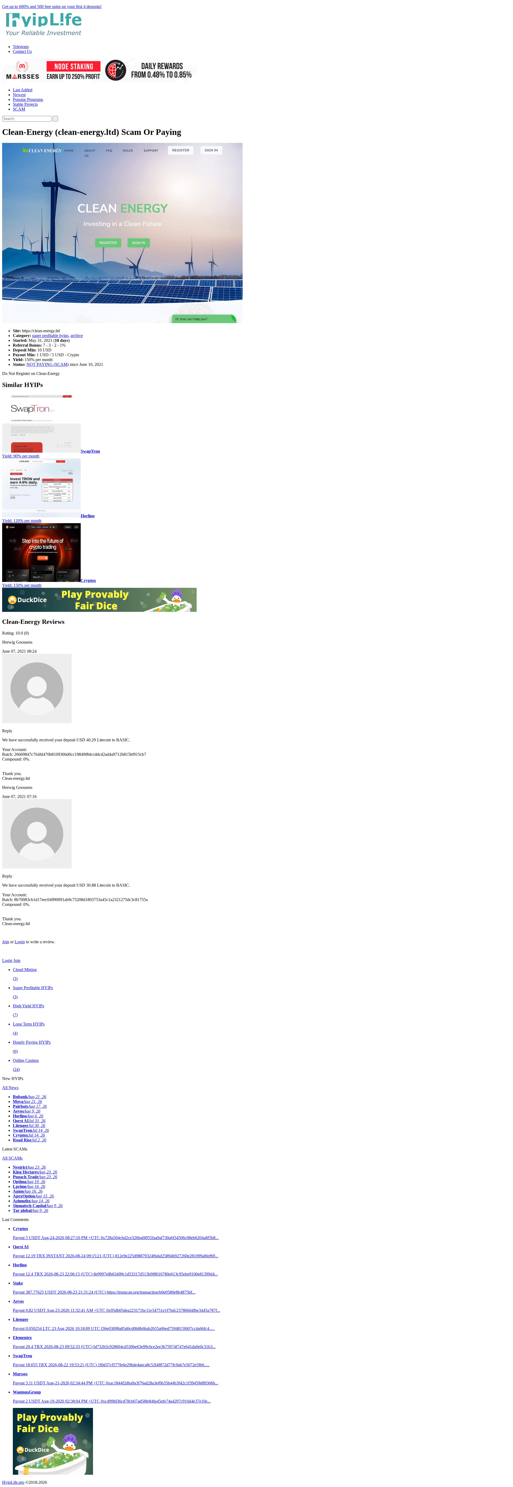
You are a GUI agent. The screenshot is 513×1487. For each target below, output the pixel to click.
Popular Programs (28, 99)
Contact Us (22, 51)
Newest (19, 94)
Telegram (21, 46)
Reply (7, 731)
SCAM (19, 109)
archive (77, 335)
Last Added (22, 90)
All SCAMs (12, 1158)
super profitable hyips (50, 335)
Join (5, 942)
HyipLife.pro (13, 1482)
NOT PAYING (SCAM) (47, 364)
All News (10, 1087)
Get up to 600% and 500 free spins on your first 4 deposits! (52, 6)
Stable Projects (25, 104)
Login (20, 942)
